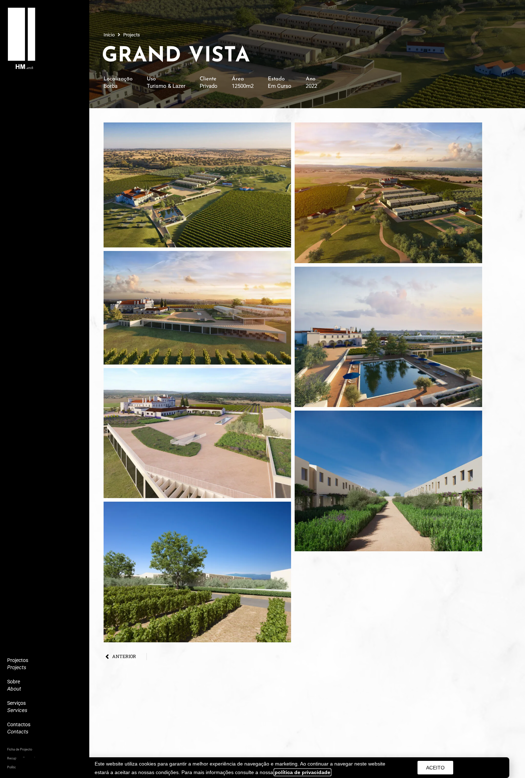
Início (109, 34)
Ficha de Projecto (19, 749)
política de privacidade (302, 772)
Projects (131, 34)
